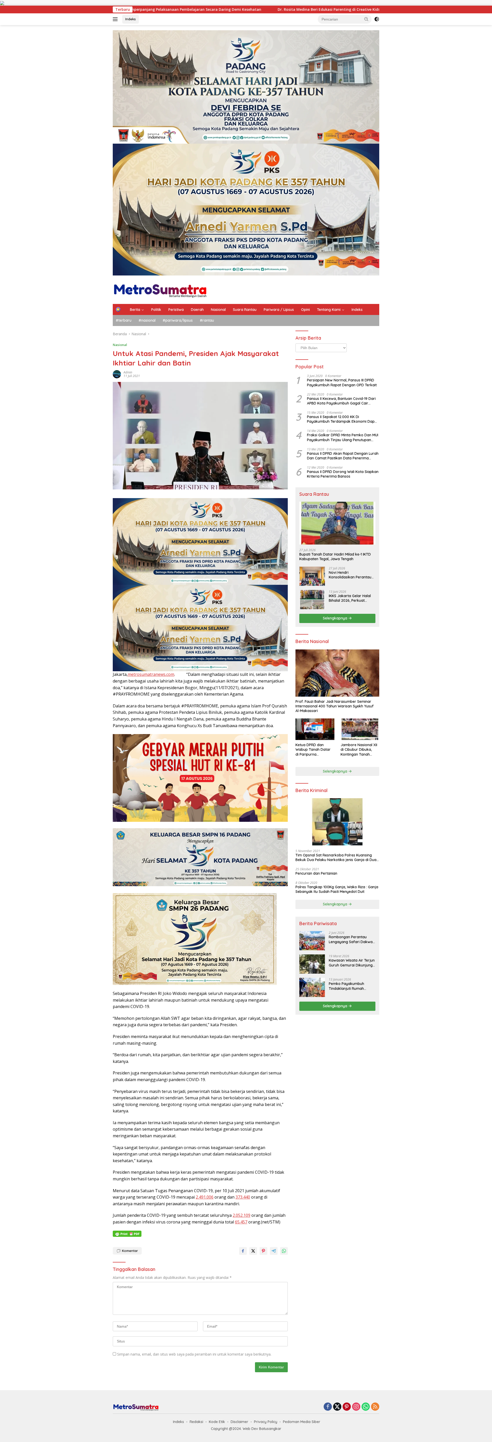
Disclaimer (239, 1421)
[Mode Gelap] (376, 19)
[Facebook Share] (243, 1251)
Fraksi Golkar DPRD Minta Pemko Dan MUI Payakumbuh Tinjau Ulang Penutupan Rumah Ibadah (342, 437)
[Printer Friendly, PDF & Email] (127, 1234)
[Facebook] (328, 1407)
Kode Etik (217, 1421)
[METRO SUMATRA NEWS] (160, 289)
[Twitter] (337, 1407)
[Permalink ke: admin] (117, 373)
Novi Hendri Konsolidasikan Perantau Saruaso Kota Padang (350, 574)
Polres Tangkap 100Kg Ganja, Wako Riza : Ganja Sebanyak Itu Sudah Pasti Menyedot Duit (336, 889)
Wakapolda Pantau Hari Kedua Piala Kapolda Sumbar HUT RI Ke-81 (282, 9)
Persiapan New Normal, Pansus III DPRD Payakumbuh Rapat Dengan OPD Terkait (342, 382)
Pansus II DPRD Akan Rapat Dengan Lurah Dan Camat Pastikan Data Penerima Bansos (342, 455)
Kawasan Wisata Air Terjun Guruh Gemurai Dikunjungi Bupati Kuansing (352, 962)
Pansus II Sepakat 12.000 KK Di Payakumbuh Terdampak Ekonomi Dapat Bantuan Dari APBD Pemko (342, 419)
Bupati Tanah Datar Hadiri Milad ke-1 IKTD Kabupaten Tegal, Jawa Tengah (335, 556)
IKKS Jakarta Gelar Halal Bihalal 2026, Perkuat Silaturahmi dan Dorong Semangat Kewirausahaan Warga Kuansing (351, 598)
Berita (135, 309)
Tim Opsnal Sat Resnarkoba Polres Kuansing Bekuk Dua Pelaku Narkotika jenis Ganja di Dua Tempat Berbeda (335, 857)
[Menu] (116, 19)
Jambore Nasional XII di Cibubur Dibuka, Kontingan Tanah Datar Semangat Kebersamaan (359, 750)
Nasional (218, 309)
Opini (305, 309)
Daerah (197, 309)
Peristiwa (176, 309)
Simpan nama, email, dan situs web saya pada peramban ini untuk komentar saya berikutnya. (194, 1354)
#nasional (147, 320)
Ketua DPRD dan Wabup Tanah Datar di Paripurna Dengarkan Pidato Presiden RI (313, 750)
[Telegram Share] (274, 1251)
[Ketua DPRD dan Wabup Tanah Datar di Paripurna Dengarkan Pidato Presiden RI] (314, 729)
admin (128, 372)
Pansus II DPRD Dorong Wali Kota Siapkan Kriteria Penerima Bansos (342, 474)
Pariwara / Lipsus (279, 309)
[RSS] (375, 1407)
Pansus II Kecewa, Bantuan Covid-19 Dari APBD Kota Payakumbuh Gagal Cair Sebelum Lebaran (341, 401)
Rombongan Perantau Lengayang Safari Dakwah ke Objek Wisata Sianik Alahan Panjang (352, 939)
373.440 (242, 1197)
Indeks (130, 19)
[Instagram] (356, 1407)
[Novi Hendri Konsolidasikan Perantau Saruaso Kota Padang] (312, 576)
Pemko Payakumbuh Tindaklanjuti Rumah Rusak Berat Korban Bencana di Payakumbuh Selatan (350, 986)
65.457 (241, 1222)
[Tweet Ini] (253, 1251)
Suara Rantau (245, 309)
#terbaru (123, 320)
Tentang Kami (329, 309)
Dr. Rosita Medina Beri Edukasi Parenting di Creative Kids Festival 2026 (143, 9)
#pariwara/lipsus (178, 320)
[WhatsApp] (366, 1407)
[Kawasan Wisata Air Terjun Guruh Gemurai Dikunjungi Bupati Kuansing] (312, 964)
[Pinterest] (347, 1407)
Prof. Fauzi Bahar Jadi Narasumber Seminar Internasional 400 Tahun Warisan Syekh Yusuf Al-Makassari (334, 706)
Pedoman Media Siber (301, 1421)
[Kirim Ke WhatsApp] (284, 1251)
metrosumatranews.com (151, 674)
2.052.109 (241, 1215)
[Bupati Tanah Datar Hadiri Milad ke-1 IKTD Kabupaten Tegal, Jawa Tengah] (337, 523)
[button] (366, 19)
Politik (156, 309)
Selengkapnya (335, 618)
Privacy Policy (265, 1421)
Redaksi (196, 1421)
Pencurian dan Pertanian (316, 873)
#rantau (207, 320)
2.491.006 (204, 1197)
